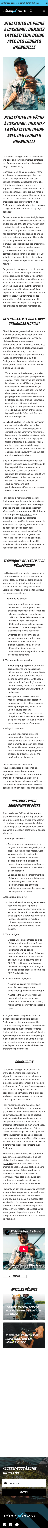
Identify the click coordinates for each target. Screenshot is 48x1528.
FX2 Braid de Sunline (18, 973)
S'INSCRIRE (24, 1492)
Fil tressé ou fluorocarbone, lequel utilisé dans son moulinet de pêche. (21, 1339)
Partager (16, 1276)
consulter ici (26, 514)
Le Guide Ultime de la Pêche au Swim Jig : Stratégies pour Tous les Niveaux (23, 1311)
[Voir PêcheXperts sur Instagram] (5, 1525)
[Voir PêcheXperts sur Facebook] (17, 1525)
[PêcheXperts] (15, 11)
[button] (31, 10)
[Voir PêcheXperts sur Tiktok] (11, 1525)
